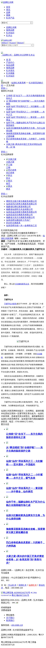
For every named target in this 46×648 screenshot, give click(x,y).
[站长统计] (15, 603)
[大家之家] (2, 81)
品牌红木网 (11, 27)
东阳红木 (5, 43)
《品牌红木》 (7, 55)
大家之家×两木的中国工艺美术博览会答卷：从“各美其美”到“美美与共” (25, 559)
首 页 (8, 60)
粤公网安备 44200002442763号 (16, 592)
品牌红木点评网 (21, 55)
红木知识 (10, 33)
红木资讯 (10, 70)
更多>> (4, 88)
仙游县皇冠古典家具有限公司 (19, 215)
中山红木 (13, 43)
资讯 (8, 10)
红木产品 (10, 18)
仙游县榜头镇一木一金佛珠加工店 (21, 225)
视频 (8, 15)
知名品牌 (10, 65)
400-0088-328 (17, 625)
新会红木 (21, 43)
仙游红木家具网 (18, 83)
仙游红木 (33, 585)
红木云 (9, 35)
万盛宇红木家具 (10, 304)
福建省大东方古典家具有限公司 (20, 217)
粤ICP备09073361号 (20, 595)
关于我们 (10, 618)
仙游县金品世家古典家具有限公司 (21, 212)
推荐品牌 (10, 30)
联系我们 (10, 620)
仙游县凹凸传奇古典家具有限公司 (21, 204)
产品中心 (10, 62)
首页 (8, 7)
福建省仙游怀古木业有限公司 (19, 209)
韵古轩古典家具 (13, 223)
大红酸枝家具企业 (22, 284)
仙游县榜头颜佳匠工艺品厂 (18, 220)
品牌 (8, 12)
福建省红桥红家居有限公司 (18, 206)
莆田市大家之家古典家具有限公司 (21, 201)
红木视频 (10, 73)
